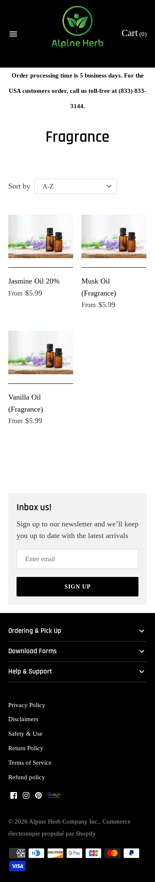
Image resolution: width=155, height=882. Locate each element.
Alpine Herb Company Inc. (64, 821)
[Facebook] (13, 797)
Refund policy (26, 776)
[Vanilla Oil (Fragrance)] (40, 352)
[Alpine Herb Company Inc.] (77, 34)
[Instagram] (26, 797)
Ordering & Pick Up (34, 631)
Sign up (77, 587)
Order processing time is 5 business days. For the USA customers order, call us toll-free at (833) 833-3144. (77, 90)
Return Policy (25, 747)
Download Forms (32, 651)
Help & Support (30, 671)
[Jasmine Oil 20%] (40, 236)
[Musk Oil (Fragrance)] (113, 236)
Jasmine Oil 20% (34, 281)
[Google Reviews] (54, 797)
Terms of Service (30, 762)
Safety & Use (25, 733)
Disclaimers (23, 718)
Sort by (19, 186)
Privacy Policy (26, 704)
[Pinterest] (38, 797)
